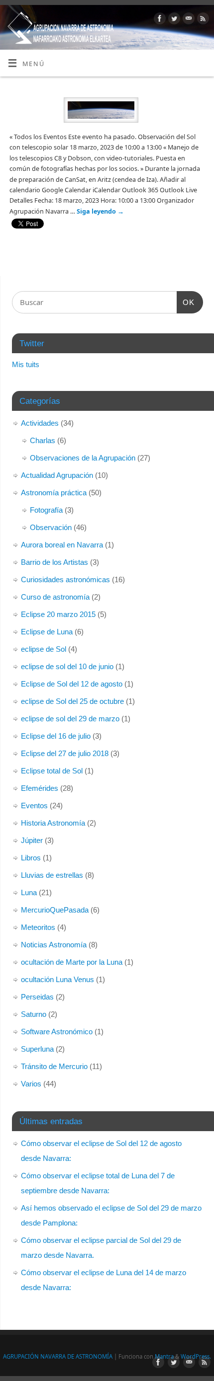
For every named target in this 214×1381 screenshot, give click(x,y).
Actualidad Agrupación (57, 475)
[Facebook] (158, 19)
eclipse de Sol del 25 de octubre (72, 701)
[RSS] (202, 19)
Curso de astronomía (55, 597)
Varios (31, 1083)
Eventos (34, 805)
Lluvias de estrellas (52, 875)
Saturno (33, 1014)
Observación (51, 527)
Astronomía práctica (54, 492)
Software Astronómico (57, 1031)
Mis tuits (25, 364)
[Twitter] (173, 19)
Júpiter (32, 840)
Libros (31, 857)
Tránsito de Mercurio (54, 1066)
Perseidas (37, 997)
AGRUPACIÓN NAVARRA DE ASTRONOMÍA (57, 1356)
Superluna (37, 1049)
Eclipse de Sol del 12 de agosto (71, 684)
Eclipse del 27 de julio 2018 (64, 753)
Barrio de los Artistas (54, 562)
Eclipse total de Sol (52, 771)
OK (186, 302)
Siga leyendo (100, 211)
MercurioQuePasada (55, 910)
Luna (29, 892)
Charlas (42, 440)
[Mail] (187, 19)
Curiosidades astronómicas (65, 579)
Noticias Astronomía (54, 944)
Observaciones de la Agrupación (82, 458)
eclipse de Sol (43, 649)
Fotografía (46, 510)
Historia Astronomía (53, 823)
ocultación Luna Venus (57, 979)
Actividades (40, 423)
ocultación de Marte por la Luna (71, 962)
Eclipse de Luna (47, 631)
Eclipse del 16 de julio (56, 736)
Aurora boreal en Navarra (62, 544)
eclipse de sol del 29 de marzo (70, 718)
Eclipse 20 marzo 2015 (58, 614)
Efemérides (39, 788)
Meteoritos (38, 927)
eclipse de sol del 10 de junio (67, 666)
